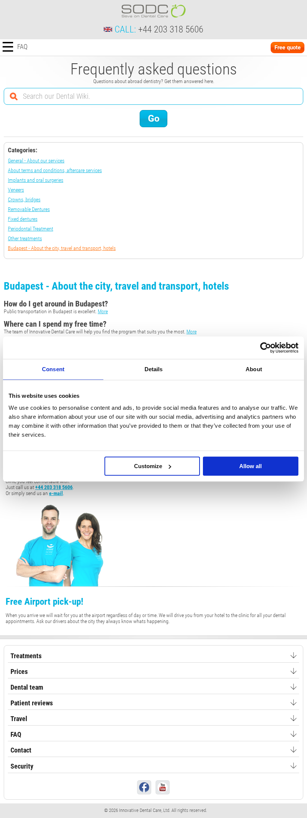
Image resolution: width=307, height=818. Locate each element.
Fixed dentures (22, 219)
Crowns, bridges (24, 199)
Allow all (250, 466)
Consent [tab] (53, 369)
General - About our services (36, 161)
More (103, 311)
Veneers (16, 190)
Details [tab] (154, 369)
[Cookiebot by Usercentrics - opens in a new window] (265, 347)
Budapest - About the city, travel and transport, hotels (62, 248)
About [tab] (254, 369)
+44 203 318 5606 (170, 29)
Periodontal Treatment (30, 229)
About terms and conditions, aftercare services (55, 170)
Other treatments (25, 238)
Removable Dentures (29, 209)
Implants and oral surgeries (35, 180)
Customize (148, 466)
